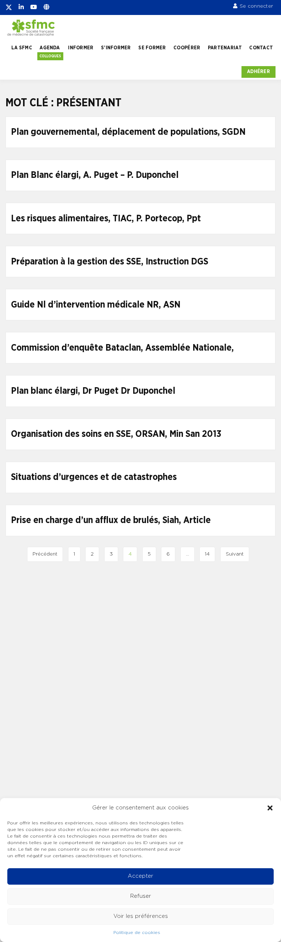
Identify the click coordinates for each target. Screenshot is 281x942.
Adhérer (258, 71)
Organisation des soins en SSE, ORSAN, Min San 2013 (116, 434)
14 (207, 554)
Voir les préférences (140, 916)
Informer (80, 47)
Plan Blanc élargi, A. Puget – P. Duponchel (95, 175)
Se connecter (256, 6)
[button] (270, 808)
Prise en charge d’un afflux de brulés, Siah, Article (111, 520)
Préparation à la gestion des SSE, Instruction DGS (109, 261)
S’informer (116, 47)
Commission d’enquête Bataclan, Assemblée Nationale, (122, 347)
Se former (152, 47)
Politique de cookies (136, 932)
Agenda (50, 47)
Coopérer (186, 47)
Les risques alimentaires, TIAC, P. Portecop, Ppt (106, 218)
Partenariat (225, 47)
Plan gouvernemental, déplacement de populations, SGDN (128, 132)
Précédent (45, 554)
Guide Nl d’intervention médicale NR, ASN (95, 304)
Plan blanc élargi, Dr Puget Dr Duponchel (93, 391)
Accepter (140, 876)
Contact (261, 47)
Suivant (235, 554)
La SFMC (21, 47)
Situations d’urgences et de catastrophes (94, 477)
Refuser (140, 896)
